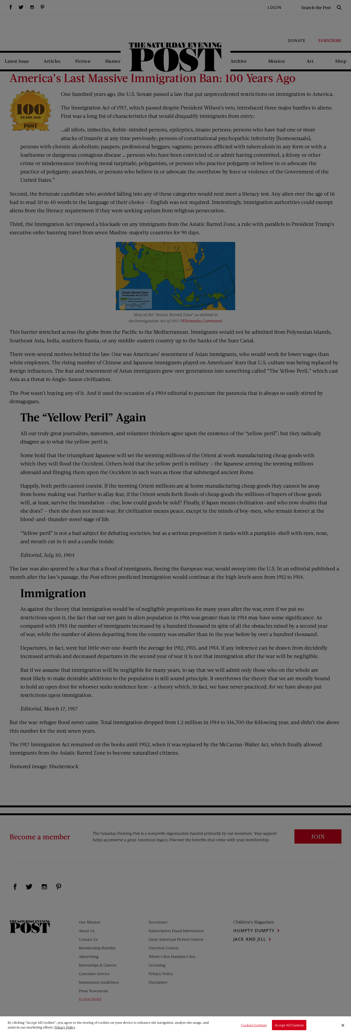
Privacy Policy (64, 1027)
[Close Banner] (342, 1025)
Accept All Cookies (289, 1025)
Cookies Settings (254, 1025)
